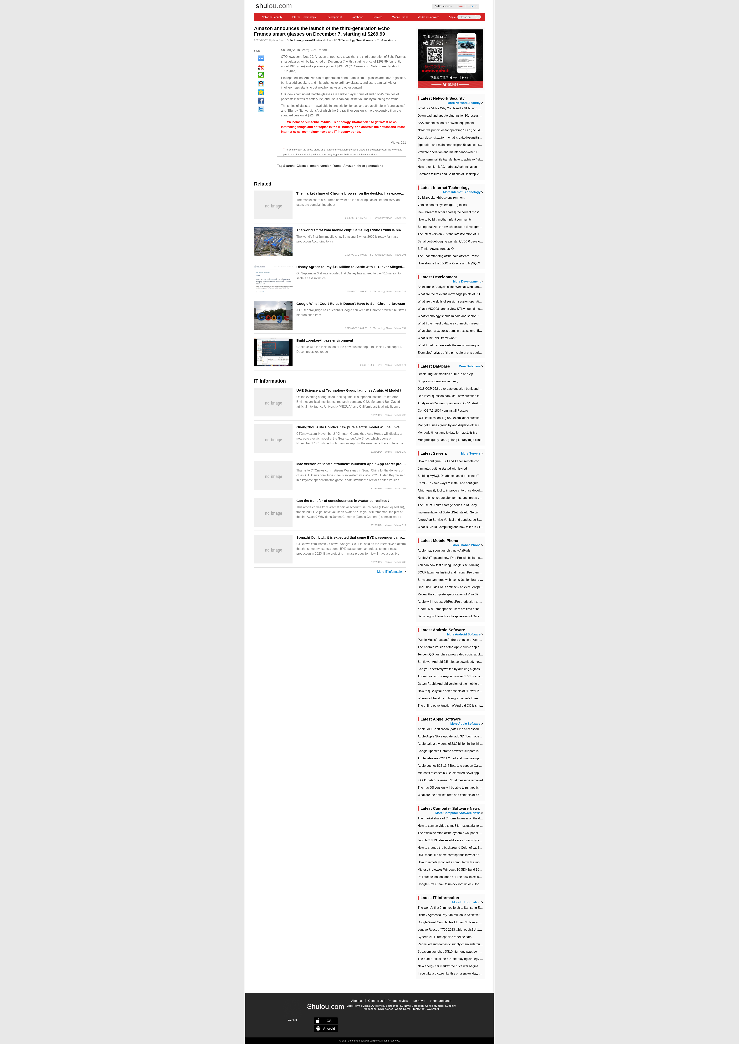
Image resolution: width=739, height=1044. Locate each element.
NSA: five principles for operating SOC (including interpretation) (461, 130)
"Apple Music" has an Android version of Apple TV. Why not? (459, 639)
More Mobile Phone (466, 545)
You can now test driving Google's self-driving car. (451, 565)
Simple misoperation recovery (438, 381)
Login (460, 6)
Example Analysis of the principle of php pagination (452, 352)
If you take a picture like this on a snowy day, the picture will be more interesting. (472, 973)
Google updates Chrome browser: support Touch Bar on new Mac (462, 751)
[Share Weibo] (261, 67)
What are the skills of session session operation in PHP (455, 301)
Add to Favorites (443, 6)
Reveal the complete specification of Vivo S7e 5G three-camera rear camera (469, 594)
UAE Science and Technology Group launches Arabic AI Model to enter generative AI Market (371, 390)
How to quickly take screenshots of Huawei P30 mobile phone (460, 691)
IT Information (385, 40)
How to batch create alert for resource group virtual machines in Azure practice (471, 497)
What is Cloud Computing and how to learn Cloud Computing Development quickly (474, 527)
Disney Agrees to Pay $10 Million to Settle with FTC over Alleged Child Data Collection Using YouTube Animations (389, 267)
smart (314, 165)
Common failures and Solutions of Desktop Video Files (455, 174)
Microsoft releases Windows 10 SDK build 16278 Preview (457, 869)
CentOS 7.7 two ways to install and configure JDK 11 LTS (457, 483)
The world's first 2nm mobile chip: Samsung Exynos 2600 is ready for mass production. (368, 230)
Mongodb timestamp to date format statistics (447, 432)
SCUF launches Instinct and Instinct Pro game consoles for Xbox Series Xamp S (472, 572)
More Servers (471, 453)
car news (419, 1000)
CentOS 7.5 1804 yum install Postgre (443, 410)
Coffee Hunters (434, 1005)
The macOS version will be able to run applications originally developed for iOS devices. (478, 787)
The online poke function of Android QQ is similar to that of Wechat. (463, 705)
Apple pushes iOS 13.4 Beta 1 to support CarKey (451, 765)
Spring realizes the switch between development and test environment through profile (475, 226)
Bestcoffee (392, 1005)
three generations (370, 165)
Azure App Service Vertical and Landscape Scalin (451, 519)
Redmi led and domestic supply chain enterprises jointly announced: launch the (472, 944)
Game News (402, 1008)
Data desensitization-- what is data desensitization (452, 137)
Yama (337, 165)
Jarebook (418, 1005)
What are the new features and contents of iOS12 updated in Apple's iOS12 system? (475, 795)
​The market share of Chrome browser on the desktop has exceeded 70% (355, 193)
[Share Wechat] (261, 75)
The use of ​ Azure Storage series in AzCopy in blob (452, 505)
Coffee (389, 1008)
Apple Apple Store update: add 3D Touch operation (452, 736)
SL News (405, 1005)
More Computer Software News (458, 813)
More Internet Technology (462, 192)
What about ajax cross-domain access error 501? (451, 330)
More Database (470, 366)
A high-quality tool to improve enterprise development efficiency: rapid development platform (480, 490)
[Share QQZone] (261, 92)
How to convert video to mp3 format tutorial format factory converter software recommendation (481, 825)
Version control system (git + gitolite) (442, 204)
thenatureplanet (440, 1000)
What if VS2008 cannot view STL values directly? (451, 308)
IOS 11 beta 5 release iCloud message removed (450, 780)
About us (357, 1000)
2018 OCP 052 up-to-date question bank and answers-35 (456, 388)
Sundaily (450, 1005)
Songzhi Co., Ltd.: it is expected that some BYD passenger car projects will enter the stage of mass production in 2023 (393, 537)
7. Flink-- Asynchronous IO (436, 248)
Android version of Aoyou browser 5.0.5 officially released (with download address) (474, 676)
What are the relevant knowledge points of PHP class (454, 294)
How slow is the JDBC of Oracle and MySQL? (449, 263)
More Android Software (464, 634)
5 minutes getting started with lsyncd (442, 468)
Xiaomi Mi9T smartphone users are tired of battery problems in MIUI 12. (466, 609)
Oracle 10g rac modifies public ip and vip (445, 374)
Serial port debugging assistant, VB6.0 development (453, 241)
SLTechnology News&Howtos (304, 40)
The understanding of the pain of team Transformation (454, 256)
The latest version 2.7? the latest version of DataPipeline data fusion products (470, 234)
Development (334, 16)
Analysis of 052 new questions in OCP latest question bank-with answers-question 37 (476, 403)
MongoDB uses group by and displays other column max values (461, 425)
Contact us (375, 1000)
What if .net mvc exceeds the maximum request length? (455, 345)
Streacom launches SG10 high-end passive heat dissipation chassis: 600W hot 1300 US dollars (483, 951)
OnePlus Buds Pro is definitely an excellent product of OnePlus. (461, 587)
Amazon (349, 165)
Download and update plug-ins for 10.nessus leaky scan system (461, 115)
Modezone (370, 1008)
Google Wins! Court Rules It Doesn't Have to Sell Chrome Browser (350, 304)
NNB (381, 1008)
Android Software (428, 16)
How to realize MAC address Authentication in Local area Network (462, 166)
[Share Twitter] (261, 109)
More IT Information (390, 571)
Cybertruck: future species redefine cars (444, 937)
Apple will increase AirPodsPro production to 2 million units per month (465, 601)
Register (472, 6)
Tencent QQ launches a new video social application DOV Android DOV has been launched (480, 654)
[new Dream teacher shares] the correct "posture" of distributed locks (464, 212)
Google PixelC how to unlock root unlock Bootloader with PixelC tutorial (466, 884)
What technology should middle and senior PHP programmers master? (466, 316)
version (325, 165)
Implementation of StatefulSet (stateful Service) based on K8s (459, 512)
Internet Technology (304, 16)
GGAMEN (433, 1008)
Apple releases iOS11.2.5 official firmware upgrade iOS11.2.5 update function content (475, 758)
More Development (467, 281)
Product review (398, 1000)
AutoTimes (377, 1005)
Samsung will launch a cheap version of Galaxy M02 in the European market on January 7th (480, 616)
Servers (377, 16)
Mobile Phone (400, 16)
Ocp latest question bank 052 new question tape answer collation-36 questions (471, 396)
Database (357, 16)
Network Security (272, 16)
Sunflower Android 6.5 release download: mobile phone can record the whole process (476, 661)
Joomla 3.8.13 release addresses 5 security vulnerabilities (457, 840)
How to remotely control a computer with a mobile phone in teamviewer (466, 862)
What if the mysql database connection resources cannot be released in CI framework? (476, 323)
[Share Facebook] (261, 101)
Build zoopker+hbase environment (324, 340)
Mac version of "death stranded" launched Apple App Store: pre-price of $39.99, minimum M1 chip (377, 464)
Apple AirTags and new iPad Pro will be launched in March (457, 557)
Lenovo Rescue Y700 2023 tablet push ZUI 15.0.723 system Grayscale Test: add (472, 929)
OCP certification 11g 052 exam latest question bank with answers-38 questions (472, 418)
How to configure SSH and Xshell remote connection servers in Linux (465, 461)
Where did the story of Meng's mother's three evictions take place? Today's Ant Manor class (479, 698)
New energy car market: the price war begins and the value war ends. (465, 966)
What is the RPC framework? (437, 338)
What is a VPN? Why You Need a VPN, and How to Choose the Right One (468, 108)
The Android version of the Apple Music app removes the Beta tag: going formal (471, 647)
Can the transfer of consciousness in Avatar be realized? (343, 501)
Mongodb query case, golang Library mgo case (450, 439)
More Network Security (464, 102)
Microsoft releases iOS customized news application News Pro (460, 773)
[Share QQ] (261, 84)
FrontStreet (418, 1008)
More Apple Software (465, 723)
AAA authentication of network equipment (446, 123)
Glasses (302, 165)
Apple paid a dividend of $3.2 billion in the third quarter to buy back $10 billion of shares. (477, 743)
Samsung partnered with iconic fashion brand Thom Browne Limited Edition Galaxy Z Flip (478, 579)
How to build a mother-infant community (444, 219)
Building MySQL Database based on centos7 (448, 475)
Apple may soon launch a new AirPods (444, 550)
